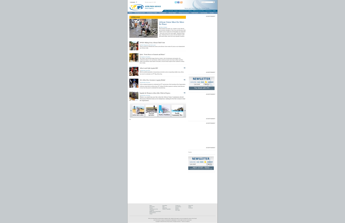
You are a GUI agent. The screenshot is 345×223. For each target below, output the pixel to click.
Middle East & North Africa (198, 10)
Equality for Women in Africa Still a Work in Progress (155, 93)
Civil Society (204, 12)
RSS (163, 206)
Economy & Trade (152, 12)
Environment (162, 12)
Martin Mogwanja (144, 45)
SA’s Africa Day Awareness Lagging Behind (152, 80)
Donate (177, 207)
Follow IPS (190, 205)
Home (130, 12)
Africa (165, 10)
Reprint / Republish (166, 209)
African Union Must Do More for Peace (171, 23)
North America (208, 10)
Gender (212, 12)
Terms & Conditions (186, 221)
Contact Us (177, 205)
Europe (176, 10)
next (185, 110)
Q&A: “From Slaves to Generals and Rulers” (152, 54)
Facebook (190, 207)
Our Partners (178, 206)
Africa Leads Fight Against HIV (149, 68)
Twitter (189, 206)
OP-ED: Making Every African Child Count (152, 42)
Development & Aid (140, 12)
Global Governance (184, 12)
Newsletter (164, 205)
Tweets (190, 152)
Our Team (177, 210)
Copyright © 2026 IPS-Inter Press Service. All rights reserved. (168, 221)
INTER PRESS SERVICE (153, 6)
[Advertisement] (201, 44)
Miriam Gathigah (163, 27)
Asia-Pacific (170, 10)
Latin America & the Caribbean (185, 10)
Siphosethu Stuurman (145, 70)
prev (130, 110)
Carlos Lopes (153, 45)
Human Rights (172, 12)
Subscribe (164, 207)
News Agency (149, 8)
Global (214, 10)
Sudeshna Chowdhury (145, 56)
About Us (177, 209)
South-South (194, 12)
